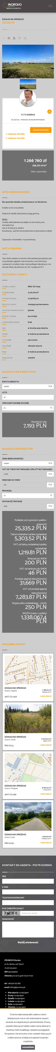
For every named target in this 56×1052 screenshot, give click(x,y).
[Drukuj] (9, 38)
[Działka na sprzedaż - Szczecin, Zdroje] (28, 726)
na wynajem (18, 992)
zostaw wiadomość (41, 130)
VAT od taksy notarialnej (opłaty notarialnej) (27, 469)
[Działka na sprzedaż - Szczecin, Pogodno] (28, 677)
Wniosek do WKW (11, 480)
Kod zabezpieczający (13, 908)
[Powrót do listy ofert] (4, 38)
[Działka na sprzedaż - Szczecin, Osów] (28, 824)
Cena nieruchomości (12, 458)
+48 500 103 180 (16, 134)
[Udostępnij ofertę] (25, 38)
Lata (4, 392)
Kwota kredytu (10, 382)
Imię (4, 876)
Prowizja (7, 491)
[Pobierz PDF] (14, 38)
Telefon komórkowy (13, 898)
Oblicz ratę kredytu (39, 171)
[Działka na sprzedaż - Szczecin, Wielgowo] (28, 775)
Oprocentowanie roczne (15, 403)
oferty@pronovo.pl (17, 987)
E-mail (5, 887)
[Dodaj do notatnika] (19, 38)
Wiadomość (8, 919)
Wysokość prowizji (12, 501)
